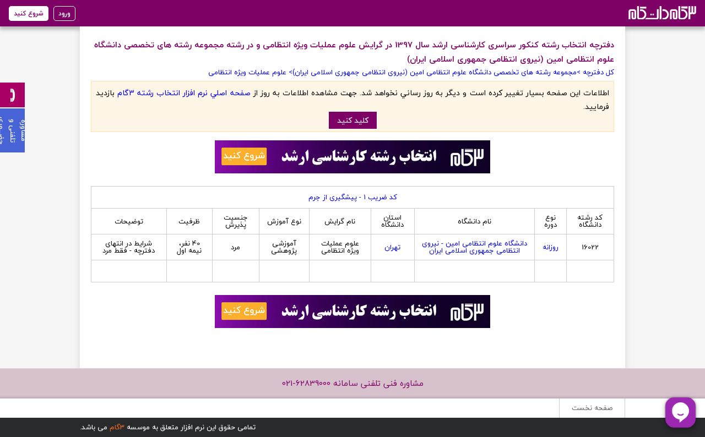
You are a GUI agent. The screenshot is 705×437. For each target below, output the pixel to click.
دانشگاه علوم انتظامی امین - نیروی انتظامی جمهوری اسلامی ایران (474, 246)
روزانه (550, 247)
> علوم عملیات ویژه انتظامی (250, 72)
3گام (117, 427)
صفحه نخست (592, 408)
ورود (64, 13)
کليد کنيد (352, 120)
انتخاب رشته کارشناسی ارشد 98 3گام (661, 12)
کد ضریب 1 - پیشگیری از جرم (352, 197)
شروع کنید (29, 13)
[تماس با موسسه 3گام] (12, 95)
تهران (392, 247)
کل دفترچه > (595, 72)
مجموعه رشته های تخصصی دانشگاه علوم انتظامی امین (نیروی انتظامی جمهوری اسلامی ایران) (434, 72)
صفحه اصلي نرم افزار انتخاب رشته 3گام (183, 93)
